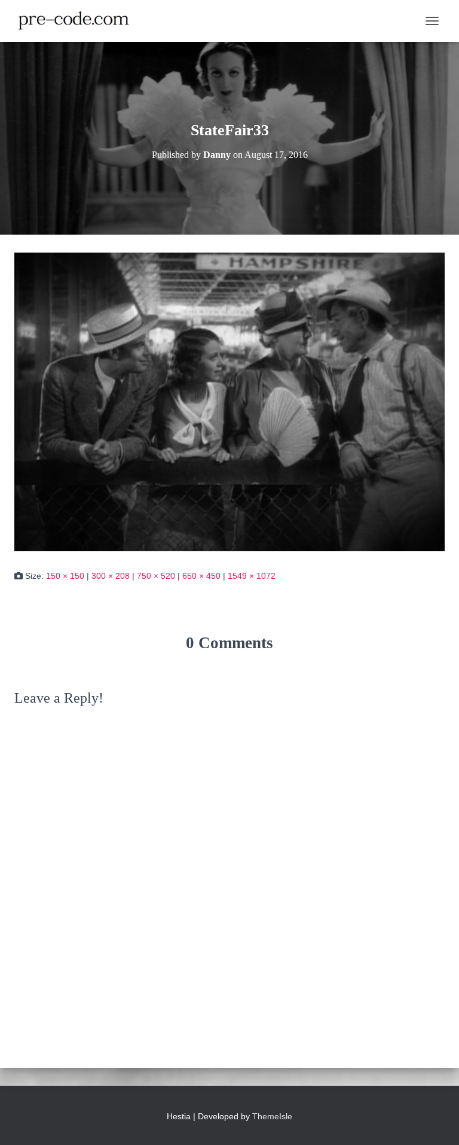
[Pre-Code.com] (78, 21)
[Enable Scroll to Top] (435, 1121)
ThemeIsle (272, 1116)
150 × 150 (65, 576)
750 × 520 (156, 576)
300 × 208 (110, 576)
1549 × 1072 (252, 576)
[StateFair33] (229, 401)
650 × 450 (201, 576)
